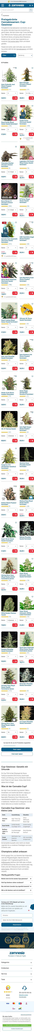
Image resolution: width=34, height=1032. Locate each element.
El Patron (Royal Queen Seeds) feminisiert (25, 200)
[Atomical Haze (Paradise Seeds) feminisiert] (27, 454)
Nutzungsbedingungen (18, 929)
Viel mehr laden (17, 754)
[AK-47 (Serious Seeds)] (9, 419)
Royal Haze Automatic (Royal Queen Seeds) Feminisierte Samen (27, 649)
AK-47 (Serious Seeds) (8, 429)
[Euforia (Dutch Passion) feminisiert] (9, 493)
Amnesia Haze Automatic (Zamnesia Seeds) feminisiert (9, 240)
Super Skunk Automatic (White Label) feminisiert (25, 612)
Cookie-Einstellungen (17, 1028)
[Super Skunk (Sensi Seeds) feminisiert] (9, 529)
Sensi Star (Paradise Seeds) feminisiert (26, 684)
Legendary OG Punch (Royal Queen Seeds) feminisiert (26, 162)
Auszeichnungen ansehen (17, 946)
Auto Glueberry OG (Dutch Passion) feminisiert (26, 356)
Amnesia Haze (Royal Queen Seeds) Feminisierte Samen (8, 687)
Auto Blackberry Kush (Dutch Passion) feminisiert (27, 279)
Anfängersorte (5, 862)
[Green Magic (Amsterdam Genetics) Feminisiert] (27, 382)
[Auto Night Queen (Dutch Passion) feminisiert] (27, 418)
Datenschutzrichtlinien (26, 1014)
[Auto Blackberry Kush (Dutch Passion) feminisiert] (27, 269)
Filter (4, 55)
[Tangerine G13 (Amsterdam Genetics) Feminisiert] (9, 455)
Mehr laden (17, 749)
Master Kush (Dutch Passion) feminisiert (7, 393)
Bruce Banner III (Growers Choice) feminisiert (7, 202)
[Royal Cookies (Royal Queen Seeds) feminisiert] (9, 310)
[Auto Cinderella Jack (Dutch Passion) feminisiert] (9, 75)
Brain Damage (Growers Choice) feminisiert (25, 84)
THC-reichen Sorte (13, 41)
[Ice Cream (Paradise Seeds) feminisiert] (27, 713)
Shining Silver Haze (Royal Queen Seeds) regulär (8, 725)
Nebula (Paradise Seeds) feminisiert (25, 538)
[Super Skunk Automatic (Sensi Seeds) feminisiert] (27, 564)
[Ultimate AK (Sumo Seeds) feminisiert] (27, 309)
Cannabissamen (21, 49)
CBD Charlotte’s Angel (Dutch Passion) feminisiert (27, 238)
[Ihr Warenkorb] (32, 5)
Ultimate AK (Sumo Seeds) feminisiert (26, 319)
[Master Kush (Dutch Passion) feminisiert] (9, 383)
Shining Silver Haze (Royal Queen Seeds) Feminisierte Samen (8, 576)
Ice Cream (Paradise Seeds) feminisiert (26, 722)
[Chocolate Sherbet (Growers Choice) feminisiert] (9, 153)
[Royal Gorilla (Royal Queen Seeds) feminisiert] (9, 112)
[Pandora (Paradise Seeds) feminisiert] (9, 639)
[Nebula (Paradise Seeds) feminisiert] (27, 528)
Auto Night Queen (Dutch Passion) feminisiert (25, 428)
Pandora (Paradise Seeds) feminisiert (7, 650)
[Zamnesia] (16, 5)
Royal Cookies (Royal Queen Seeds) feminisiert (9, 321)
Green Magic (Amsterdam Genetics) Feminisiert (26, 392)
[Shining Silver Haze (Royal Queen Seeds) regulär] (9, 714)
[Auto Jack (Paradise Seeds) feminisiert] (9, 347)
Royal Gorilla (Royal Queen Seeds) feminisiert (9, 123)
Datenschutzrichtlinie (5, 929)
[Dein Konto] (30, 5)
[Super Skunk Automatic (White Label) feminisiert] (27, 602)
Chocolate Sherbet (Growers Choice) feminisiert (7, 164)
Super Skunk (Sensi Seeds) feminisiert (7, 539)
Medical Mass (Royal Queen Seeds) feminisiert (26, 502)
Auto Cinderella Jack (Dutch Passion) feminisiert (8, 86)
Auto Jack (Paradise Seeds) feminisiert (7, 357)
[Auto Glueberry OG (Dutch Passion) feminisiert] (27, 346)
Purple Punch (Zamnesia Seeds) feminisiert (25, 122)
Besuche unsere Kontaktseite (23, 996)
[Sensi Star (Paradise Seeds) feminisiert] (27, 675)
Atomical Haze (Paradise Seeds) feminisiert (25, 464)
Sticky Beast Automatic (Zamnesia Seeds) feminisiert (8, 281)
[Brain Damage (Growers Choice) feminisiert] (27, 74)
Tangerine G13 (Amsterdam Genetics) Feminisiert (8, 466)
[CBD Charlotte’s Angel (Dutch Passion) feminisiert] (27, 228)
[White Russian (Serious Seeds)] (9, 603)
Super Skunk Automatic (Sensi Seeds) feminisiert (25, 575)
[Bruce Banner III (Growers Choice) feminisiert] (9, 191)
